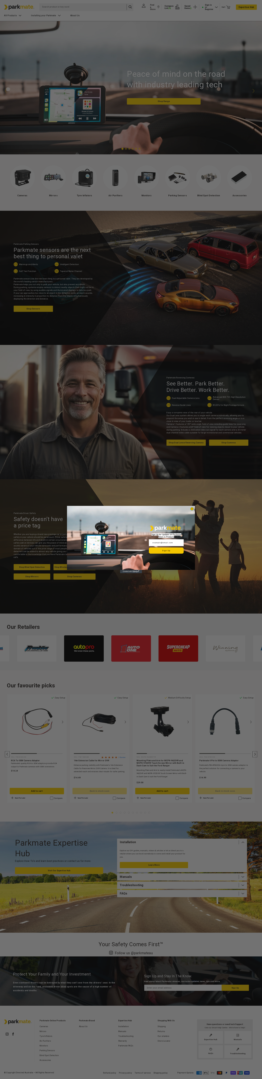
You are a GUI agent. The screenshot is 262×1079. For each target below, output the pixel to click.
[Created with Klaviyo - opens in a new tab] (131, 571)
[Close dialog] (192, 508)
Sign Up (166, 551)
